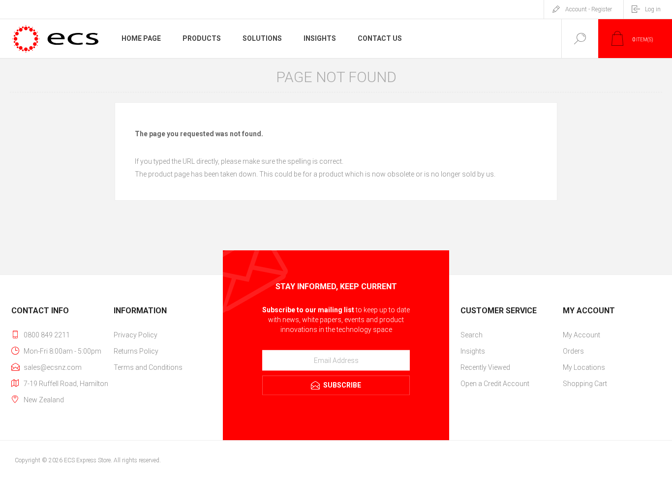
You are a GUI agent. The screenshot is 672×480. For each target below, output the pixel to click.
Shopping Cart (585, 384)
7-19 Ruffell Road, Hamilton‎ (66, 384)
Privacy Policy (135, 335)
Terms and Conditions (148, 367)
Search (471, 335)
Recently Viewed (485, 367)
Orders (573, 351)
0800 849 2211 (47, 335)
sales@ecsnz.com (53, 367)
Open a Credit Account (494, 384)
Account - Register (588, 9)
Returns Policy (136, 351)
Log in (653, 9)
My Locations (584, 367)
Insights (472, 351)
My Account (581, 335)
